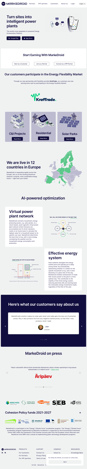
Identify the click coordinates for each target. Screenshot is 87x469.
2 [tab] (43, 340)
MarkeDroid (40, 465)
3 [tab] (44, 340)
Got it (64, 462)
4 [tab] (46, 340)
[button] (13, 38)
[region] (65, 460)
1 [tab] (41, 340)
